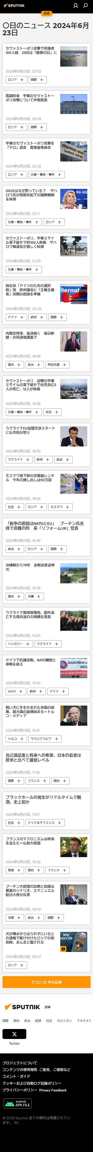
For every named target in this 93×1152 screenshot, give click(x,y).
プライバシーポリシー (19, 1090)
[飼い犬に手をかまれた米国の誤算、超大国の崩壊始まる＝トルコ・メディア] (73, 716)
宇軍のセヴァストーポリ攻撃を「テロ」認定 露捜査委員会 (30, 145)
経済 (38, 1020)
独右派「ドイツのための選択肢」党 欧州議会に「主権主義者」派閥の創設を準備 (30, 290)
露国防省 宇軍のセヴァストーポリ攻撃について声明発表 (30, 98)
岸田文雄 (54, 364)
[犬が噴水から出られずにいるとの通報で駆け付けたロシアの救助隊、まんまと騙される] (73, 942)
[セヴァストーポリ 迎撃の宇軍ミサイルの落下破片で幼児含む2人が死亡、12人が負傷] (73, 389)
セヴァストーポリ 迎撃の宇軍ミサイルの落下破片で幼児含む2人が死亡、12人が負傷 (31, 385)
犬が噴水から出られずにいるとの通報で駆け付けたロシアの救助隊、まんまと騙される (30, 938)
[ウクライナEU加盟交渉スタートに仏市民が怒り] (73, 436)
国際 (34, 79)
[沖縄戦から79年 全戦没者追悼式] (73, 573)
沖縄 (31, 596)
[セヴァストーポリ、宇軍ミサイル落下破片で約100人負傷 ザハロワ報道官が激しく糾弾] (73, 246)
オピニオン (64, 1020)
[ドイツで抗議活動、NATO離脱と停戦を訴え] (73, 668)
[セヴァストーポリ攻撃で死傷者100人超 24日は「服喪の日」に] (73, 56)
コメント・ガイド (16, 1076)
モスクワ (56, 507)
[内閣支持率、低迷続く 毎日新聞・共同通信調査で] (73, 341)
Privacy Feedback (52, 1090)
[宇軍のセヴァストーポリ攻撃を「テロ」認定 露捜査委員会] (73, 151)
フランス (34, 781)
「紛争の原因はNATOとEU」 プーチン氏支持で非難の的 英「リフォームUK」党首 (45, 526)
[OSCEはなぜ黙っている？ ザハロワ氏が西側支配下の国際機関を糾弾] (73, 199)
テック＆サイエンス (41, 823)
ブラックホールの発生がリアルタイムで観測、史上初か (43, 799)
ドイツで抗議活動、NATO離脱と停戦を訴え (31, 662)
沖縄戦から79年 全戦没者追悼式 (30, 567)
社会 (49, 412)
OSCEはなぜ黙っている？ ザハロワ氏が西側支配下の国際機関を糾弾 (31, 195)
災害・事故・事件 (43, 174)
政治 (31, 364)
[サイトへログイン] (76, 5)
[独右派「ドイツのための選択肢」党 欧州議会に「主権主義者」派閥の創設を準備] (73, 294)
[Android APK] (17, 1104)
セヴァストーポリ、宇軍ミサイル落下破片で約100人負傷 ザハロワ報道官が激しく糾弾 (31, 242)
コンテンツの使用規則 (19, 1070)
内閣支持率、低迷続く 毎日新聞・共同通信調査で (30, 335)
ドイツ (12, 317)
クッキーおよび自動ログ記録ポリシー (32, 1083)
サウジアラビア (41, 739)
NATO (12, 691)
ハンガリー (15, 644)
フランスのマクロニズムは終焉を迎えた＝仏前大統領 (30, 841)
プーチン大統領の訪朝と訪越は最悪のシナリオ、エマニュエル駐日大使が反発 (30, 890)
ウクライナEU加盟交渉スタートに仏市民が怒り (30, 430)
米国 (11, 917)
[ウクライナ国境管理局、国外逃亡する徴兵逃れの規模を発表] (73, 621)
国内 (11, 364)
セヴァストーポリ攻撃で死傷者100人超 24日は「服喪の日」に (31, 50)
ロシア (12, 79)
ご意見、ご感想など (54, 1070)
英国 (11, 870)
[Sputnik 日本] (14, 7)
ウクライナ (15, 459)
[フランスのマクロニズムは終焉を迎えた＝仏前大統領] (73, 847)
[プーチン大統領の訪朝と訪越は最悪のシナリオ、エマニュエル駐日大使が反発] (73, 894)
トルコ (12, 739)
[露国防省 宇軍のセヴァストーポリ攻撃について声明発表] (73, 104)
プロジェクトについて (19, 1063)
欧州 (34, 317)
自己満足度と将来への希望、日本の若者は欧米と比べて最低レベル (43, 757)
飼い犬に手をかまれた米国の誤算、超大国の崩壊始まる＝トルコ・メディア (30, 712)
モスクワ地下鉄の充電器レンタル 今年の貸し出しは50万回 (30, 478)
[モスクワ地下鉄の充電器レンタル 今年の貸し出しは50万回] (73, 484)
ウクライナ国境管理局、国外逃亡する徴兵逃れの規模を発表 (30, 615)
